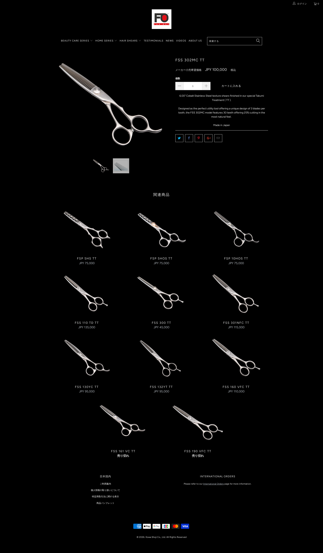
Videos (181, 40)
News (170, 40)
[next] (165, 107)
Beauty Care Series (75, 40)
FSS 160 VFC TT (236, 358)
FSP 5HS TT (86, 229)
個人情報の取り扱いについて (105, 490)
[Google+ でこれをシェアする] (208, 138)
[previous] (57, 107)
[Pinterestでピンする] (199, 138)
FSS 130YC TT (86, 358)
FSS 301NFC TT (236, 294)
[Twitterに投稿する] (179, 138)
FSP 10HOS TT (236, 229)
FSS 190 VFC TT (197, 422)
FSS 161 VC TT (123, 422)
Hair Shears (129, 40)
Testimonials (153, 40)
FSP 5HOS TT (161, 229)
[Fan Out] (161, 19)
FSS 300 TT (161, 294)
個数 (177, 78)
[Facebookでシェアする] (189, 138)
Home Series (104, 40)
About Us (195, 40)
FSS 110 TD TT (86, 294)
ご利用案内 (105, 484)
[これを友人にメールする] (218, 138)
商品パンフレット (105, 503)
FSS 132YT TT (161, 358)
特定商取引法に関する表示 (105, 496)
